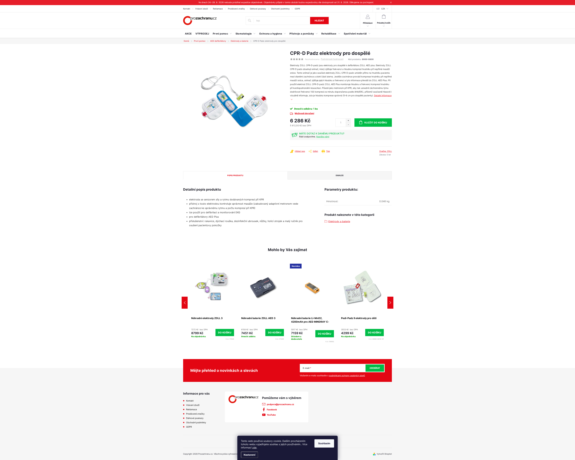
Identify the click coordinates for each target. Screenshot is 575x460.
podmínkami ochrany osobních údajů (347, 375)
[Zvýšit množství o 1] (348, 120)
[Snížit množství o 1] (348, 125)
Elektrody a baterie (339, 221)
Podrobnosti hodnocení (332, 59)
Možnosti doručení (304, 113)
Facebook (272, 409)
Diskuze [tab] (340, 175)
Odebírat (375, 368)
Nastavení (249, 454)
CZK (383, 8)
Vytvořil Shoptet (384, 454)
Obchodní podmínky (280, 8)
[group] (213, 302)
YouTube (271, 415)
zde (254, 447)
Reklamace (218, 8)
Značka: (385, 151)
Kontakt (186, 8)
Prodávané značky (236, 8)
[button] (212, 332)
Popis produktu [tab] (235, 175)
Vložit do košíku (375, 122)
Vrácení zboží (201, 8)
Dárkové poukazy (258, 8)
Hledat (319, 20)
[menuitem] (188, 33)
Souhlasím (324, 443)
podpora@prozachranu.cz (280, 404)
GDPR (297, 8)
